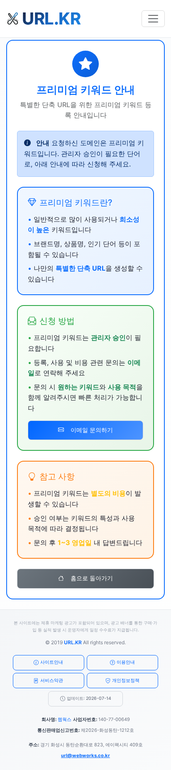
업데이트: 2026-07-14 (89, 698)
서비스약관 (51, 680)
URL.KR (73, 642)
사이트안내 (51, 662)
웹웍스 (64, 719)
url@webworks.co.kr (85, 755)
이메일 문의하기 (92, 430)
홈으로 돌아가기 (92, 578)
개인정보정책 (125, 680)
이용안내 (126, 662)
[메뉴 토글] (153, 18)
